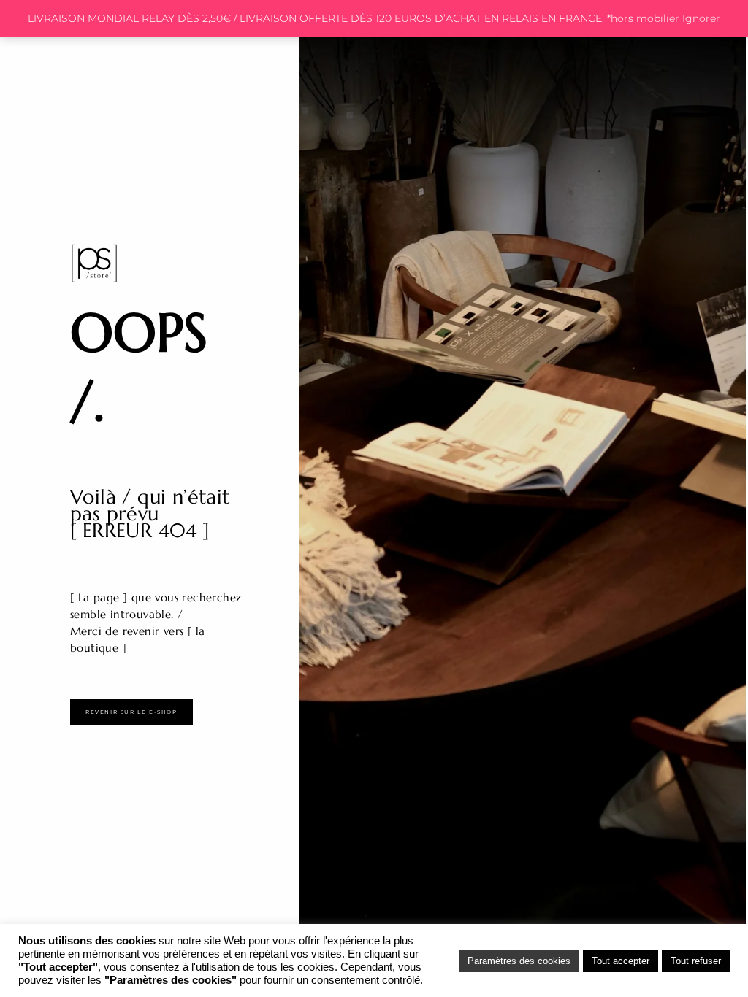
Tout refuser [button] (696, 960)
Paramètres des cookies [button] (519, 960)
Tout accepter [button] (620, 960)
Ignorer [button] (701, 18)
